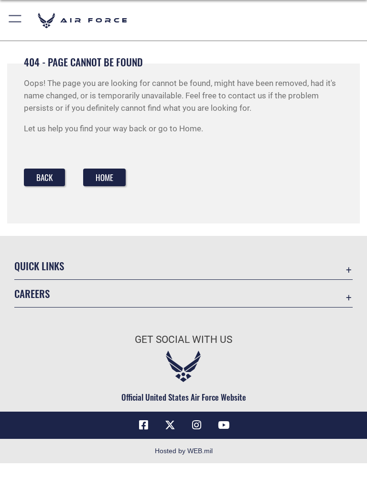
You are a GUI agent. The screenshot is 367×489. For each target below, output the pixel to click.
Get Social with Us (183, 339)
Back (44, 177)
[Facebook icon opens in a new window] (143, 425)
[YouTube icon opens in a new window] (223, 425)
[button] (15, 20)
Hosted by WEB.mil (184, 451)
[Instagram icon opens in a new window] (197, 425)
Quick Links (39, 265)
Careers (32, 293)
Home (104, 177)
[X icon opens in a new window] (170, 425)
